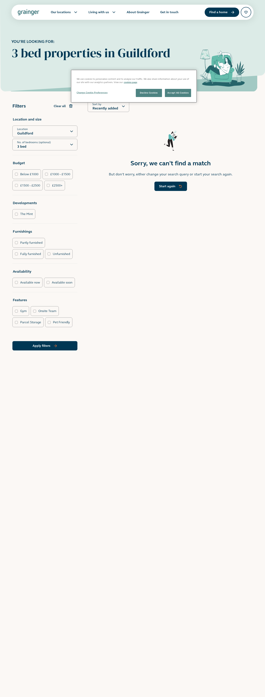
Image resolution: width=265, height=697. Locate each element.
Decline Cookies (149, 92)
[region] (134, 86)
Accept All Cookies (178, 92)
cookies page (130, 82)
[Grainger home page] (28, 12)
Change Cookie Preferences (92, 92)
